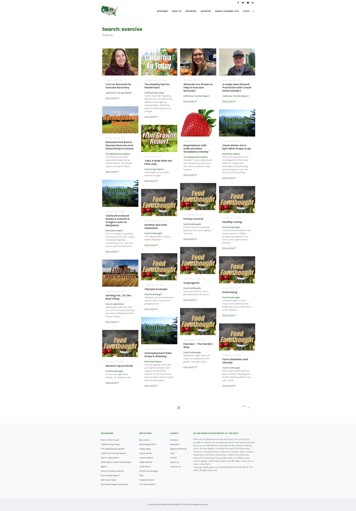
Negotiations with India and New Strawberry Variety (195, 148)
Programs (162, 11)
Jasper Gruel (145, 453)
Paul (141, 475)
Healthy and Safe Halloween (155, 226)
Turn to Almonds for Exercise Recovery (118, 86)
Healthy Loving (232, 222)
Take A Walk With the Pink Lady (158, 162)
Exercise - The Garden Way (197, 345)
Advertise (206, 11)
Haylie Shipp (145, 448)
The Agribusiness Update (113, 448)
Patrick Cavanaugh (148, 471)
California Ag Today (110, 444)
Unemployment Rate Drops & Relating (158, 354)
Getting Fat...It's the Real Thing (118, 297)
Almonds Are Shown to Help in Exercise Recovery (198, 87)
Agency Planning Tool (227, 11)
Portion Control (193, 219)
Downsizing (229, 292)
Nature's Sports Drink (119, 366)
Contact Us (175, 466)
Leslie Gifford (145, 462)
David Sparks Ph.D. (148, 444)
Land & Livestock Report (112, 471)
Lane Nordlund (146, 457)
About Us (176, 11)
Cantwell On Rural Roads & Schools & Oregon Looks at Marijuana (118, 220)
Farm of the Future (110, 440)
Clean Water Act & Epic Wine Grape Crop (236, 147)
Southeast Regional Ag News (114, 484)
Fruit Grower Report (110, 475)
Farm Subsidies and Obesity (235, 361)
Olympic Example (155, 289)
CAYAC (246, 11)
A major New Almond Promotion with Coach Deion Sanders (236, 87)
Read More (111, 98)
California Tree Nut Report (113, 453)
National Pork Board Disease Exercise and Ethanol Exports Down (120, 145)
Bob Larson (144, 440)
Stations (174, 440)
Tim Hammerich (147, 484)
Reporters (191, 11)
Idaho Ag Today (108, 480)
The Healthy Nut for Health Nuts (157, 86)
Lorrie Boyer (144, 466)
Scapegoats (191, 283)
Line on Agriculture (110, 457)
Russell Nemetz (146, 480)
